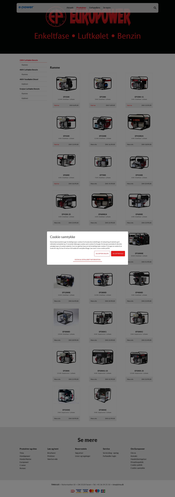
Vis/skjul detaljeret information (87, 259)
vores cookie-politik (103, 248)
